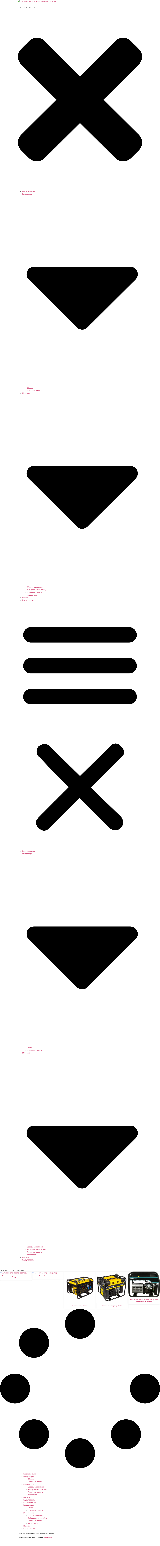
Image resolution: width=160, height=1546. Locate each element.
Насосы (25, 597)
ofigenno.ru (48, 1537)
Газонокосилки (28, 191)
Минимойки (28, 1484)
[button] (80, 725)
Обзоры (30, 388)
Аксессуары (32, 595)
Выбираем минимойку (36, 590)
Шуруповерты (28, 600)
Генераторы (28, 1476)
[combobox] (80, 7)
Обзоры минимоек (35, 587)
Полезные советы (34, 390)
